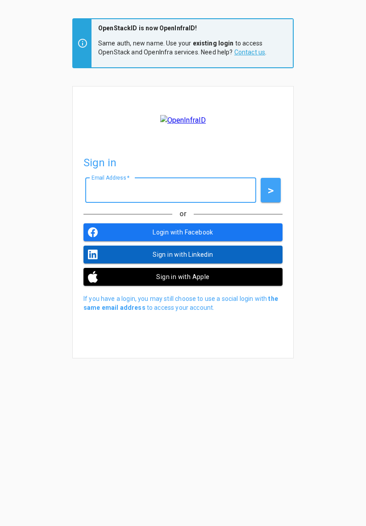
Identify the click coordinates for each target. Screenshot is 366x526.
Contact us (250, 52)
